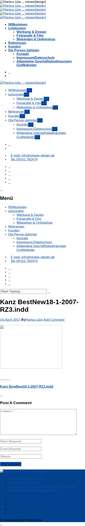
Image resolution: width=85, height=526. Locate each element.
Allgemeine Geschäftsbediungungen (34, 490)
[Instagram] (9, 170)
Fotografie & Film (30, 35)
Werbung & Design (31, 32)
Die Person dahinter (23, 50)
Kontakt (23, 54)
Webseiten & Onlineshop (36, 39)
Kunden (14, 46)
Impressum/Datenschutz (36, 57)
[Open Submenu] (29, 90)
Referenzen (17, 43)
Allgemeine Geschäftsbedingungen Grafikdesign (42, 486)
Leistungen (17, 28)
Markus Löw (34, 319)
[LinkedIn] (9, 174)
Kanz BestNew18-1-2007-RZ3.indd (26, 386)
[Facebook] (9, 166)
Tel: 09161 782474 (24, 159)
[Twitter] (9, 178)
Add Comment (54, 319)
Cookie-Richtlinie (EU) (24, 482)
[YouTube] (9, 182)
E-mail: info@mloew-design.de (32, 155)
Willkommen (17, 24)
